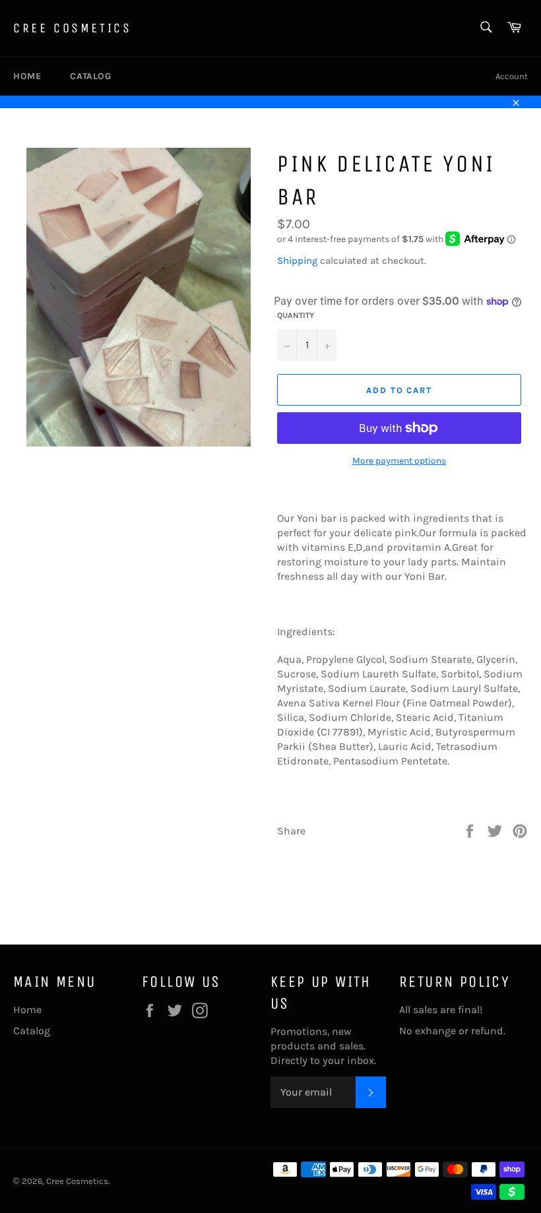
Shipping (297, 260)
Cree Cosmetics (72, 28)
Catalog (90, 76)
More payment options (399, 460)
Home (27, 76)
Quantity (295, 315)
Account (511, 76)
